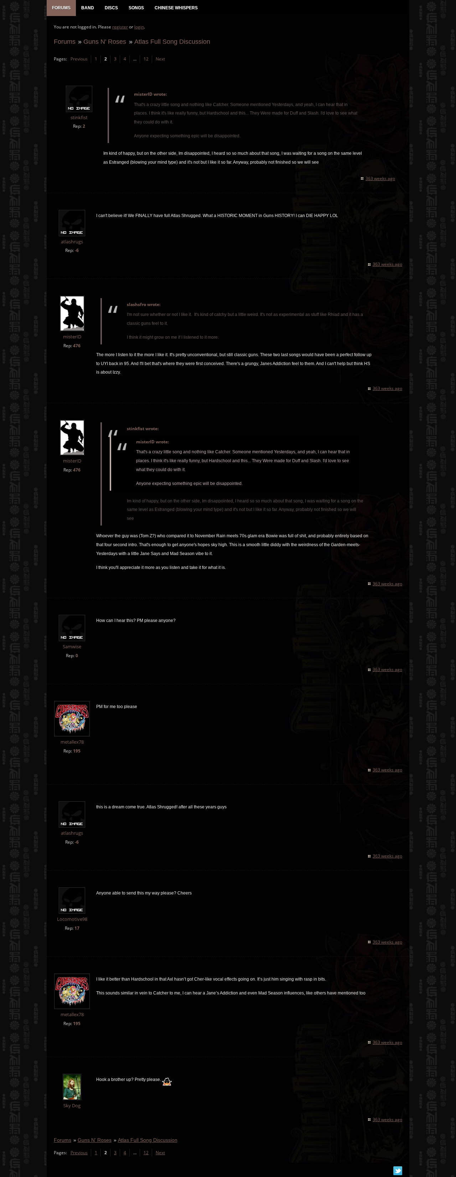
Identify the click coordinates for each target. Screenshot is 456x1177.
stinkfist (79, 118)
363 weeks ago (380, 178)
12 (146, 59)
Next (160, 59)
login (139, 27)
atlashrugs (72, 242)
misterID (72, 337)
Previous (79, 59)
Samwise (72, 647)
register (120, 27)
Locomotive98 (72, 919)
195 (77, 751)
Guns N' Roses (104, 41)
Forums (65, 41)
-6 (77, 250)
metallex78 (72, 742)
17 (76, 928)
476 (77, 345)
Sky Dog (72, 1106)
